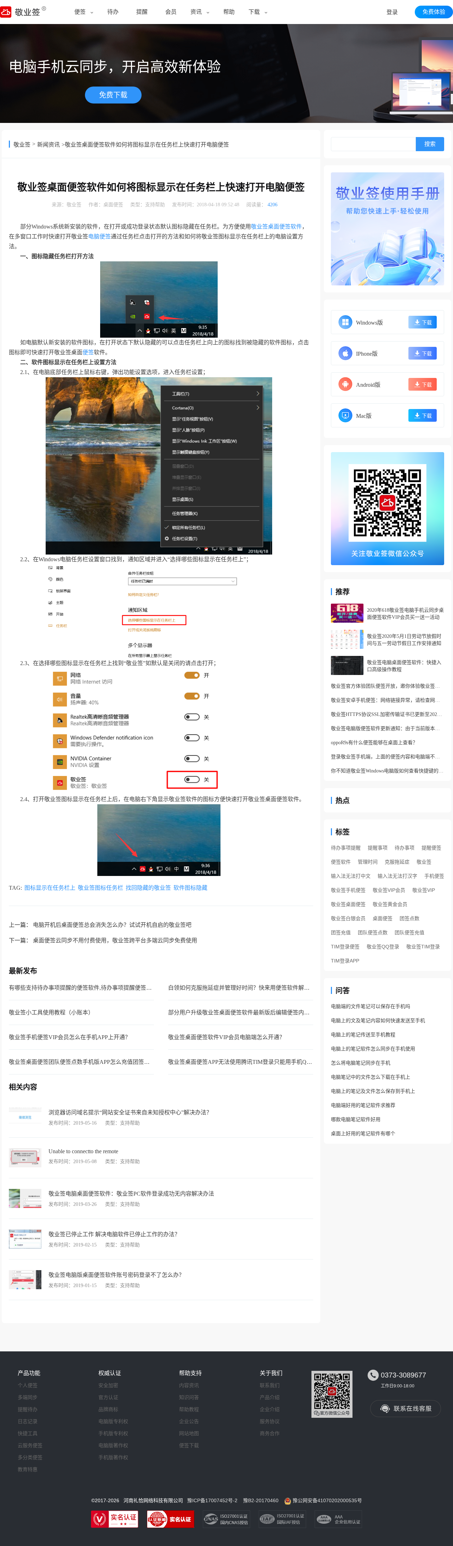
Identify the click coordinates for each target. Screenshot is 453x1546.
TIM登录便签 (345, 946)
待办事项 (404, 848)
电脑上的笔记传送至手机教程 (363, 1034)
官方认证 (108, 1397)
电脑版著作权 (113, 1445)
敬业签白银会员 (348, 918)
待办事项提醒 (346, 848)
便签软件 (341, 862)
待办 (113, 12)
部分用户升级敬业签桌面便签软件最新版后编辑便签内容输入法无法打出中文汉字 (270, 1012)
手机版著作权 (113, 1457)
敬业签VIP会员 (389, 890)
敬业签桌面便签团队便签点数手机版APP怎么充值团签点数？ (85, 1062)
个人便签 (28, 1385)
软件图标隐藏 (190, 888)
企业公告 (189, 1421)
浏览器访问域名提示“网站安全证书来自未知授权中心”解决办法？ (130, 1112)
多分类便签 (30, 1457)
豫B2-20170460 (261, 1500)
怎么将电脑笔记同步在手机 (360, 1063)
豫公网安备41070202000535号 (327, 1500)
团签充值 (341, 932)
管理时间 (368, 862)
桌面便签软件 (285, 227)
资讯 (196, 12)
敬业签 (21, 145)
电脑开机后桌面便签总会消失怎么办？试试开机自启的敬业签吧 (112, 925)
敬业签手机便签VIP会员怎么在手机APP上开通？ (70, 1037)
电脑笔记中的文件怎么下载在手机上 (370, 1077)
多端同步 (28, 1397)
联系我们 (270, 1385)
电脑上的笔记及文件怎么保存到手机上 (373, 1091)
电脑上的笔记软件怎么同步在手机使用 (373, 1049)
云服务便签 (30, 1445)
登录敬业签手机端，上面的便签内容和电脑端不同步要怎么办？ (387, 756)
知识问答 (189, 1397)
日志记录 (28, 1421)
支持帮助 (155, 204)
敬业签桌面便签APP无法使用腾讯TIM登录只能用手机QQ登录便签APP (256, 1062)
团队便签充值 (409, 932)
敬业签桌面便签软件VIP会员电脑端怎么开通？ (226, 1037)
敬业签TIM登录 (423, 946)
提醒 (142, 12)
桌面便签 (113, 204)
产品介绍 (270, 1397)
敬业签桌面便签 (348, 904)
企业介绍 (270, 1409)
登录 (392, 12)
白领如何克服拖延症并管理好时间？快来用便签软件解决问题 (244, 988)
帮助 (229, 12)
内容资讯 (189, 1385)
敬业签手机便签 (348, 890)
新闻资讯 (48, 145)
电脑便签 (99, 236)
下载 (254, 12)
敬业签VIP (423, 890)
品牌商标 (108, 1409)
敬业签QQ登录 (383, 946)
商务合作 (270, 1433)
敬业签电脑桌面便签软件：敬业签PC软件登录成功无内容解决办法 (131, 1194)
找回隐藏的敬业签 (148, 888)
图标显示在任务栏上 (49, 888)
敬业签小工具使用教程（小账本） (51, 1012)
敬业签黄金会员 (390, 904)
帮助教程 (189, 1409)
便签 (80, 12)
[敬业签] (387, 228)
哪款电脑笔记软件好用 (355, 1119)
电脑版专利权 (113, 1421)
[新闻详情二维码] (387, 508)
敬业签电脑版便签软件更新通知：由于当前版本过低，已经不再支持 (387, 728)
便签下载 (189, 1445)
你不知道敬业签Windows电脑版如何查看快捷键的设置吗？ (387, 771)
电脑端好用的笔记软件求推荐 (363, 1105)
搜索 (430, 144)
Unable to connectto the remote (83, 1151)
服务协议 (270, 1421)
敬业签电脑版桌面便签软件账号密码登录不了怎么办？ (116, 1275)
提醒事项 (378, 848)
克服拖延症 (397, 862)
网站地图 (189, 1433)
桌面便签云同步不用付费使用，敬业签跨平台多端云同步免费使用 (115, 940)
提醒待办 (28, 1409)
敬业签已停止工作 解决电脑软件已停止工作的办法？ (114, 1234)
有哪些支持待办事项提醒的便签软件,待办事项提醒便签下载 (83, 988)
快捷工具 (28, 1433)
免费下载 (113, 95)
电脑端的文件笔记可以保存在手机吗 (370, 1006)
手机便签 (434, 876)
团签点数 (409, 918)
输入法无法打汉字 (397, 876)
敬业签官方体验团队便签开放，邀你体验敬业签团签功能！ (387, 686)
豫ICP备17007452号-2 (212, 1500)
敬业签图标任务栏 (100, 888)
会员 (171, 12)
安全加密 (108, 1385)
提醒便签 (431, 848)
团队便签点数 (373, 932)
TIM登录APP (345, 961)
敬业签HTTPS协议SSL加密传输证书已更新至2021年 (387, 714)
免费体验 (434, 12)
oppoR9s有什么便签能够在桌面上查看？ (374, 742)
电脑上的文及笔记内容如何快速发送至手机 (378, 1020)
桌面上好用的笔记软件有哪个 (363, 1133)
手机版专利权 (113, 1433)
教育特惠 (28, 1469)
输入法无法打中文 (351, 876)
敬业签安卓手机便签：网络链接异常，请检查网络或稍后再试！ (387, 700)
